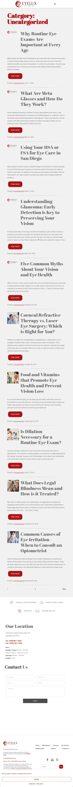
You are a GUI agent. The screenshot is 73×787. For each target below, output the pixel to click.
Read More (15, 76)
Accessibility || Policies (9, 758)
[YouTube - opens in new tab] (52, 759)
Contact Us (65, 748)
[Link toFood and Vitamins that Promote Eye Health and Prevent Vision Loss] (13, 377)
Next (64, 589)
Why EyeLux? (46, 745)
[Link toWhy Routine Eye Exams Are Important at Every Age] (13, 32)
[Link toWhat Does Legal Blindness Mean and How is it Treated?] (13, 486)
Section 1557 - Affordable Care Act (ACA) (14, 761)
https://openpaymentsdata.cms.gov (22, 768)
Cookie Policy (32, 783)
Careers (53, 748)
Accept (36, 779)
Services (56, 745)
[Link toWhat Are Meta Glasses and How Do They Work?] (13, 92)
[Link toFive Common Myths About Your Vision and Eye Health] (13, 262)
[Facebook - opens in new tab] (47, 759)
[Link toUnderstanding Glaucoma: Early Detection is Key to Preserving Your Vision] (13, 200)
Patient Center (40, 748)
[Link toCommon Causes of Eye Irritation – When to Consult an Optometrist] (13, 537)
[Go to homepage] (26, 4)
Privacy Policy (39, 783)
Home (37, 745)
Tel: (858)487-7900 (13, 641)
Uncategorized (19, 83)
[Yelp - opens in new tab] (57, 759)
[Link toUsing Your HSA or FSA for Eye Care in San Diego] (13, 146)
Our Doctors (65, 745)
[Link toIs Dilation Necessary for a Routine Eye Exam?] (13, 434)
